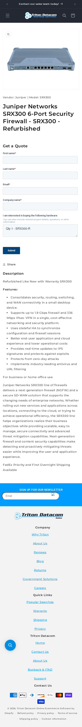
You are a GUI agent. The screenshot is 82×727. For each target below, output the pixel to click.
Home (40, 643)
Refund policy (25, 713)
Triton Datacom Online (30, 708)
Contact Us (40, 652)
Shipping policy (28, 719)
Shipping (40, 620)
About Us (40, 543)
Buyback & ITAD (40, 669)
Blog (40, 561)
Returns (40, 570)
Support (40, 678)
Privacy (40, 629)
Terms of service (67, 713)
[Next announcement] (75, 4)
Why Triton (40, 534)
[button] (7, 15)
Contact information (54, 719)
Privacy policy (45, 713)
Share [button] (11, 264)
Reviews (40, 552)
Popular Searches (40, 602)
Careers (40, 588)
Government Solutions (40, 579)
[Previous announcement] (7, 4)
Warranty (40, 611)
